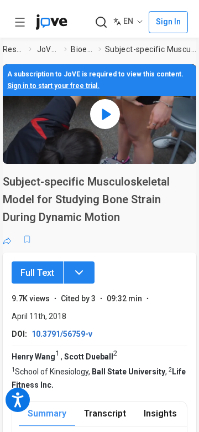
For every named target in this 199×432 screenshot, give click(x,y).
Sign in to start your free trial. (53, 86)
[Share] (7, 239)
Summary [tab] (47, 413)
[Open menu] (20, 22)
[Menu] (79, 272)
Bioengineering (82, 49)
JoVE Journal (48, 49)
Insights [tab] (160, 413)
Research (14, 49)
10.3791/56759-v (62, 334)
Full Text (37, 273)
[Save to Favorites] (27, 239)
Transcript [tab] (105, 413)
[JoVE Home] (51, 22)
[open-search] (101, 22)
